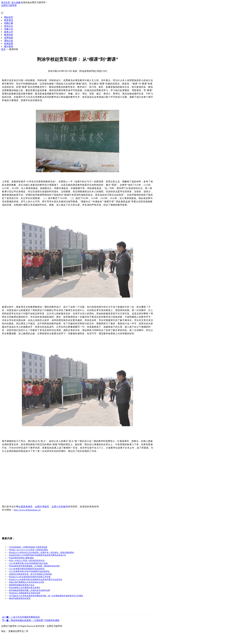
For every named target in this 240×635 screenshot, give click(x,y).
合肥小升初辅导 (60, 506)
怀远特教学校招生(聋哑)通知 (21, 558)
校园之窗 (8, 23)
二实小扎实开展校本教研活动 (21, 617)
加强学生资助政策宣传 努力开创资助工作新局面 (30, 574)
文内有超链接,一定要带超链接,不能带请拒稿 (28, 547)
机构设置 (8, 43)
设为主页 (5, 2)
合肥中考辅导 (42, 506)
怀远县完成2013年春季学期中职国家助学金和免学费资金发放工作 (37, 555)
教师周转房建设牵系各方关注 (21, 585)
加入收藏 (16, 2)
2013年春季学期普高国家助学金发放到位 (27, 569)
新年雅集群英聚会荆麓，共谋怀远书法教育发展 (29, 590)
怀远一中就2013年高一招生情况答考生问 (27, 560)
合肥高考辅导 (25, 506)
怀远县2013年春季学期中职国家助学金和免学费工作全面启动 (35, 579)
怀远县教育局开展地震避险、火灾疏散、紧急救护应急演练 (34, 566)
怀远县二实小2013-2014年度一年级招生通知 (28, 550)
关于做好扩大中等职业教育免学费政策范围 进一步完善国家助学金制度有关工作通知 (46, 596)
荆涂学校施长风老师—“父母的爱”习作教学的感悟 (30, 620)
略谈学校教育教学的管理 (20, 598)
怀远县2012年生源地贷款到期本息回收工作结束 (30, 577)
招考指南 (8, 37)
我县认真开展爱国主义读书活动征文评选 (26, 582)
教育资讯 (8, 20)
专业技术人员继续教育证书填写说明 (24, 593)
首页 (3, 49)
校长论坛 (8, 26)
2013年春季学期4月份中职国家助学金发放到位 (29, 571)
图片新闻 (8, 46)
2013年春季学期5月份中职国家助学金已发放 (28, 563)
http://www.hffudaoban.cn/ (27, 510)
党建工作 (8, 29)
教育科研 (8, 35)
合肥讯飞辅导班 (9, 5)
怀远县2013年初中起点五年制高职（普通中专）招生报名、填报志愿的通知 (41, 552)
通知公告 (8, 40)
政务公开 (8, 32)
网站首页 (8, 17)
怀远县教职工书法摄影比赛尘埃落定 (24, 587)
